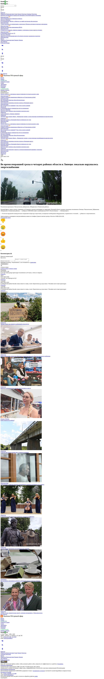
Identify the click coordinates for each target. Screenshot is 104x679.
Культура (24, 14)
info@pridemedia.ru (8, 675)
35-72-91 (14, 637)
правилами (33, 262)
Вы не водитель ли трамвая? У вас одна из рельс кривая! (15, 105)
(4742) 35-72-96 (7, 637)
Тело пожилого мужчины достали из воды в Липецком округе (17, 102)
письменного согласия (39, 670)
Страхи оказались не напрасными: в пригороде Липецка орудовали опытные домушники (24, 24)
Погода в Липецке (5, 20)
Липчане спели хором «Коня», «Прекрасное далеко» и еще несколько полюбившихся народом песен (27, 116)
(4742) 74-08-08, (7, 673)
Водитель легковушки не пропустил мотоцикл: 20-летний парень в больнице (21, 15)
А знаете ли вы (4, 88)
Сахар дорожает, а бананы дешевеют (10, 113)
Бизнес (19, 14)
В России (3, 43)
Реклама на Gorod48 (6, 672)
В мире (8, 43)
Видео (2, 38)
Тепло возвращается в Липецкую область (11, 18)
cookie (36, 676)
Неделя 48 (3, 107)
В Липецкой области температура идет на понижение (15, 108)
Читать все (3, 122)
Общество (3, 14)
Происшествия (10, 14)
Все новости (4, 73)
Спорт (15, 14)
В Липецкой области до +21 (8, 33)
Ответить (3, 274)
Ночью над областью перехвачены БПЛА (11, 27)
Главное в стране (5, 81)
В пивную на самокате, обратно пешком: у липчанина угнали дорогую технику (21, 30)
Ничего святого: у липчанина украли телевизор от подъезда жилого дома (20, 94)
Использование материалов (8, 669)
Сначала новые (4, 268)
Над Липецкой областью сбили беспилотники (13, 100)
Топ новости (4, 41)
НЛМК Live (4, 80)
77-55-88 (14, 673)
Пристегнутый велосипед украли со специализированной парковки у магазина (21, 149)
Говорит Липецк (18, 40)
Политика (34, 14)
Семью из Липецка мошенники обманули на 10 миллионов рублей (18, 97)
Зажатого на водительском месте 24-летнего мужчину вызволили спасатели (20, 36)
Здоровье (29, 14)
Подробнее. (60, 664)
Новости (3, 12)
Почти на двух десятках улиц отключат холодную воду (15, 111)
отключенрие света (6, 217)
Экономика (3, 84)
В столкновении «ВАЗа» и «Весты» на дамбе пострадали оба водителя (19, 21)
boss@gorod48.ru (8, 638)
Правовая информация (6, 665)
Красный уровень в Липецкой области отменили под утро (16, 119)
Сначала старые (13, 268)
